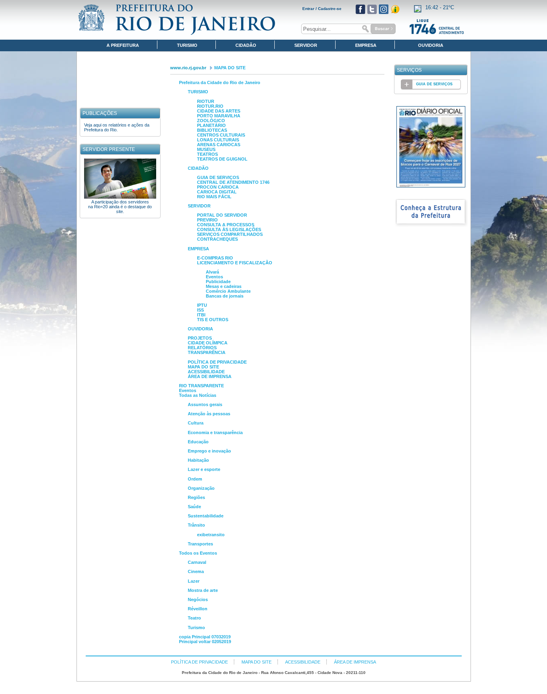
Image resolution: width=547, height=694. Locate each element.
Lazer (193, 581)
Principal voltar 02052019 (205, 641)
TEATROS (207, 154)
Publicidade (218, 281)
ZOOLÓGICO (211, 120)
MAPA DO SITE (229, 67)
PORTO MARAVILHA (218, 115)
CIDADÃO (198, 168)
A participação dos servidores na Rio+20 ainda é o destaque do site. (120, 206)
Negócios (198, 599)
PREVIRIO (207, 219)
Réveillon (197, 608)
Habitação (198, 460)
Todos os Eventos (198, 553)
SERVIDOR (199, 205)
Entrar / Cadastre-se (322, 8)
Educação (198, 441)
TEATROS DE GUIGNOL (222, 159)
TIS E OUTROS (212, 319)
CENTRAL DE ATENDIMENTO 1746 (233, 182)
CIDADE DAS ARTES (218, 111)
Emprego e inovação (209, 451)
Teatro (194, 618)
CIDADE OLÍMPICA (207, 342)
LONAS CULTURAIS (218, 139)
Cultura (195, 422)
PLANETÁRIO (211, 125)
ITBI (201, 314)
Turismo (196, 627)
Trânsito (196, 525)
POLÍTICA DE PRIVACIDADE (217, 362)
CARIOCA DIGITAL (217, 191)
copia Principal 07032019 (205, 636)
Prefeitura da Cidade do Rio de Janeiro (219, 82)
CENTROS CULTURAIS (221, 135)
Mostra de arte (203, 590)
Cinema (196, 571)
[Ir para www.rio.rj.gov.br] (177, 19)
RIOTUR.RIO (210, 106)
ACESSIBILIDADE (206, 371)
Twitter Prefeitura (372, 9)
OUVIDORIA (200, 328)
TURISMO (198, 91)
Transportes (200, 543)
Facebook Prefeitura (360, 9)
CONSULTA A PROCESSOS (225, 224)
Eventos (214, 276)
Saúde (194, 506)
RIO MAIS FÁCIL (214, 196)
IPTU (202, 305)
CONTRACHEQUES (217, 239)
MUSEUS (206, 149)
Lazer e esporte (204, 469)
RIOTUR (205, 101)
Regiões (196, 497)
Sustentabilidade (205, 515)
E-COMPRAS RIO (215, 257)
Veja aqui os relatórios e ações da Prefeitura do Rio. (116, 127)
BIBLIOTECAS (212, 130)
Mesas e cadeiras (223, 286)
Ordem (195, 479)
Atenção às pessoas (209, 413)
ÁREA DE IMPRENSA (209, 376)
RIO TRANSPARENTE (201, 385)
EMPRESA (198, 248)
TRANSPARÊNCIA (206, 352)
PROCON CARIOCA (218, 187)
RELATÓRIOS (202, 347)
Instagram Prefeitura (383, 9)
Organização (201, 488)
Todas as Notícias (197, 395)
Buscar (377, 29)
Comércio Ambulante (228, 291)
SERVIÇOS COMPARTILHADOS (230, 234)
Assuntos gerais (205, 404)
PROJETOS (200, 338)
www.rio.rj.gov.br (188, 67)
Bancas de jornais (224, 296)
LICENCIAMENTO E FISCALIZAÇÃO (234, 262)
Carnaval (197, 562)
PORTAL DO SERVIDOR (222, 215)
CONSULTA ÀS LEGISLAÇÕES (229, 229)
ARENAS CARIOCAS (218, 144)
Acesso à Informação (395, 9)
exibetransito (211, 534)
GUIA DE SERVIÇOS (218, 177)
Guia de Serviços (434, 84)
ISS (200, 310)
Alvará (212, 272)
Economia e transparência (215, 432)
